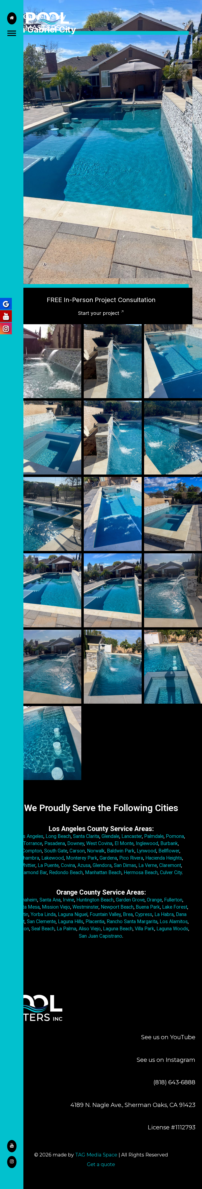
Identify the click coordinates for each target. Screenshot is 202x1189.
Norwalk (96, 851)
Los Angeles (30, 836)
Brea (128, 914)
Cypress (143, 914)
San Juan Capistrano (100, 936)
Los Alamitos (173, 921)
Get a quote (101, 1164)
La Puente (48, 865)
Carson (77, 851)
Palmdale (154, 836)
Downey (75, 843)
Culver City (171, 872)
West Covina (99, 843)
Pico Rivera (131, 858)
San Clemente (41, 921)
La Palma (66, 929)
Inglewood (147, 843)
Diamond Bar (33, 872)
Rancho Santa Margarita (132, 921)
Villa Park (144, 929)
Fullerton (173, 900)
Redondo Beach (66, 872)
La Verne (147, 865)
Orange (154, 900)
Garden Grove (130, 900)
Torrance (32, 843)
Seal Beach (42, 929)
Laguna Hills (70, 921)
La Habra (164, 914)
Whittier (27, 865)
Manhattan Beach (103, 872)
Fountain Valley (105, 914)
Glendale (110, 836)
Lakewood (52, 858)
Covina (68, 865)
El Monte (124, 843)
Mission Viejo (56, 907)
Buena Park (148, 907)
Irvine (68, 900)
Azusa (83, 865)
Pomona (175, 836)
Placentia (94, 921)
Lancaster (131, 836)
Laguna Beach (118, 929)
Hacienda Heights (163, 858)
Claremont (170, 865)
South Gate (55, 851)
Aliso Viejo (90, 929)
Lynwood (146, 851)
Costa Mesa (27, 907)
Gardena (108, 858)
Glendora (102, 865)
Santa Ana (49, 900)
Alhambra (29, 858)
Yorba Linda (42, 914)
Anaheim (28, 900)
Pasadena (54, 843)
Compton (32, 851)
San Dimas (125, 865)
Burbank (169, 843)
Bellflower (168, 851)
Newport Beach (117, 907)
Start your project (98, 313)
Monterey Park (81, 858)
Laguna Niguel (72, 914)
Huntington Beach (95, 900)
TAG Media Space (96, 1155)
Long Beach (58, 836)
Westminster (85, 907)
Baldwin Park (121, 851)
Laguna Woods (172, 929)
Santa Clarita (86, 836)
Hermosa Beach (141, 872)
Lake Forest (174, 907)
